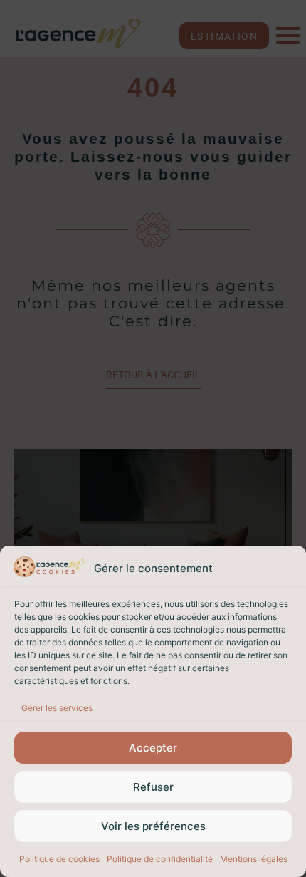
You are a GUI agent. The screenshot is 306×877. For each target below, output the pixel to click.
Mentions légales (253, 858)
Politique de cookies (59, 858)
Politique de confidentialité (160, 858)
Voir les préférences (153, 826)
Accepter (153, 747)
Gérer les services (57, 707)
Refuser (153, 787)
